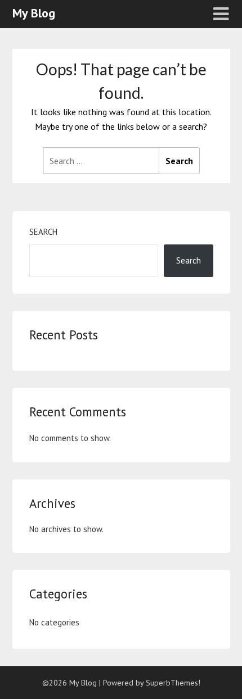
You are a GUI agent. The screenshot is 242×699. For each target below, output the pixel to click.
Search (43, 231)
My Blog (33, 13)
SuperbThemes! (173, 683)
